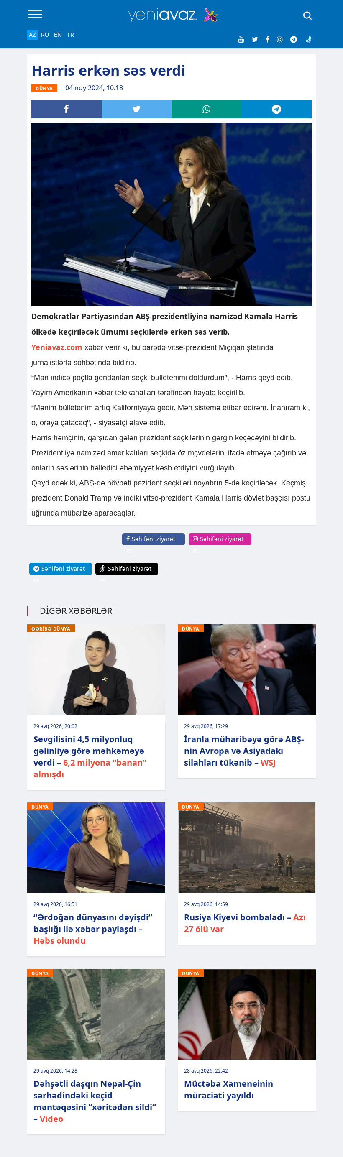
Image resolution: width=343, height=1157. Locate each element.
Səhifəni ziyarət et (150, 544)
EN (58, 34)
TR (70, 34)
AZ (32, 34)
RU (45, 34)
